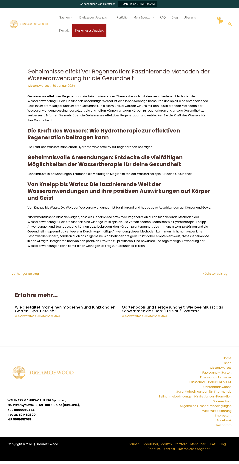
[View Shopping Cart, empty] (220, 24)
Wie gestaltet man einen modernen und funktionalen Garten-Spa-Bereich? (65, 309)
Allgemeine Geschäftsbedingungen (206, 406)
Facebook (224, 420)
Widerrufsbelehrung (217, 411)
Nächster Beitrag (216, 274)
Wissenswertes (38, 86)
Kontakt (64, 30)
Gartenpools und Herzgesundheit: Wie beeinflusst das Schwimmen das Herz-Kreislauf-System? (172, 309)
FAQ (163, 17)
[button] (230, 24)
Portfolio (122, 17)
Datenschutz (222, 401)
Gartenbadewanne (217, 387)
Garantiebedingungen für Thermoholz (204, 391)
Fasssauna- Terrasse (216, 377)
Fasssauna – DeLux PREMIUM (210, 382)
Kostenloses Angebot (89, 30)
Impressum (223, 415)
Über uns (190, 17)
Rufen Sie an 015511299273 (137, 3)
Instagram (224, 425)
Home (227, 358)
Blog (175, 17)
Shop (228, 363)
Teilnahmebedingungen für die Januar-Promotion (195, 396)
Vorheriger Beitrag (23, 274)
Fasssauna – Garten (217, 372)
